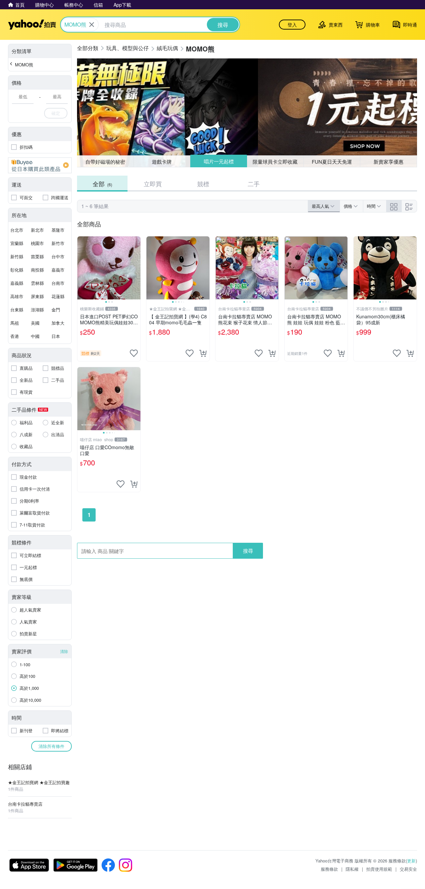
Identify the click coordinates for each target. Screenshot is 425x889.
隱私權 (352, 869)
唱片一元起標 (219, 161)
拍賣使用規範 (379, 869)
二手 (254, 183)
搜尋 (248, 550)
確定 (55, 113)
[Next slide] (136, 268)
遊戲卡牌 (162, 161)
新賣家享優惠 (388, 161)
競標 (203, 183)
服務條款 (329, 869)
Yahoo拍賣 (32, 25)
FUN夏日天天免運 (332, 161)
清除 (64, 651)
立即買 (153, 183)
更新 (411, 860)
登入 (292, 24)
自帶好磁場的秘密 (105, 161)
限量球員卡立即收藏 (275, 161)
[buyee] (40, 165)
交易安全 (408, 869)
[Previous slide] (81, 268)
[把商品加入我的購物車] (203, 353)
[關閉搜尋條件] (92, 25)
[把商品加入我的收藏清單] (134, 353)
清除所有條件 (51, 746)
